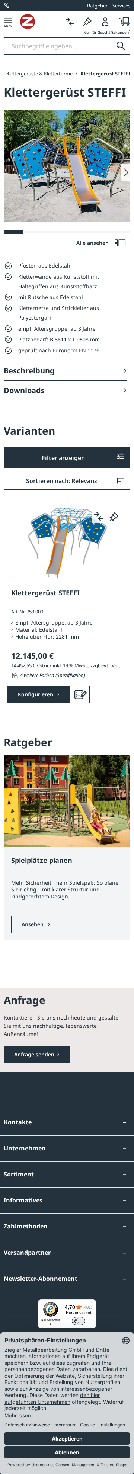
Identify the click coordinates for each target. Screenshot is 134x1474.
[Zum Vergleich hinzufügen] (98, 516)
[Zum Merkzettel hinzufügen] (114, 516)
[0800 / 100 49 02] (7, 5)
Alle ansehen (93, 242)
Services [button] (121, 5)
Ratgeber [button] (97, 5)
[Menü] (8, 21)
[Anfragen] (81, 694)
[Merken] (87, 21)
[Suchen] (121, 46)
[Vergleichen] (70, 21)
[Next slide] (125, 172)
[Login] (105, 21)
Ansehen (33, 924)
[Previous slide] (8, 73)
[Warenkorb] (122, 21)
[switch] (78, 1321)
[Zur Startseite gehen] (40, 21)
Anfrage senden (34, 1054)
